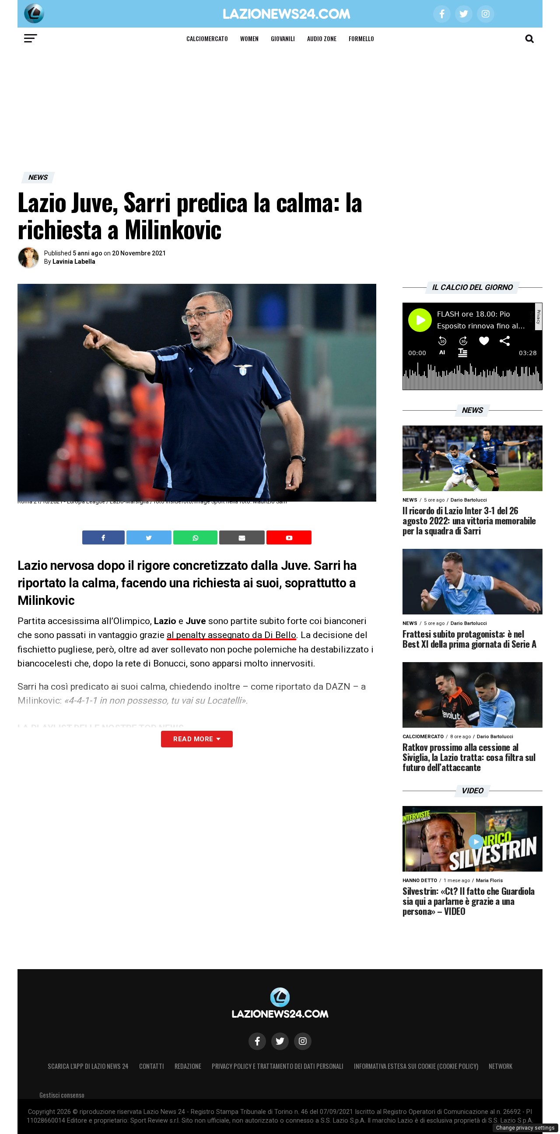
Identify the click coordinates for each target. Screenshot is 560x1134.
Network (500, 1066)
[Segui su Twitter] (280, 1041)
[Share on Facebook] (104, 537)
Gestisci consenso (61, 1094)
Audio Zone (321, 38)
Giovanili (283, 38)
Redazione (188, 1066)
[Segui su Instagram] (303, 1041)
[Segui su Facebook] (257, 1041)
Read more (193, 739)
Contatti (151, 1066)
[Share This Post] (196, 537)
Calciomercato (207, 38)
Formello (361, 38)
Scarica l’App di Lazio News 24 (88, 1066)
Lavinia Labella (73, 261)
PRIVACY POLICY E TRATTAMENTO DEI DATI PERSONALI (277, 1066)
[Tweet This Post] (149, 537)
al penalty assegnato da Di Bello (231, 635)
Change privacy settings (525, 1128)
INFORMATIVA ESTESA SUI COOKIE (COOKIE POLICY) (416, 1066)
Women (249, 38)
